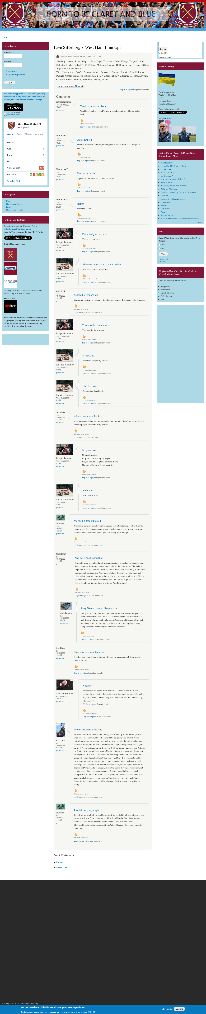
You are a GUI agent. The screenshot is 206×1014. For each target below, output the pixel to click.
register (131, 89)
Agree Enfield (84, 139)
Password (9, 61)
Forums (59, 861)
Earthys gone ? (167, 176)
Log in (122, 89)
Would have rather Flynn (93, 106)
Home (4, 37)
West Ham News (12, 112)
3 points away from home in (89, 652)
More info (92, 1011)
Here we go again (86, 173)
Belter (80, 204)
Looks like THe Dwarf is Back (173, 166)
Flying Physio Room (14, 209)
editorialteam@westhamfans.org (18, 229)
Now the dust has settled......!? (173, 179)
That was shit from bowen (95, 325)
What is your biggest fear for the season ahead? (180, 218)
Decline (179, 1009)
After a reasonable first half (88, 416)
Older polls (164, 259)
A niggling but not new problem (174, 185)
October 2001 (166, 169)
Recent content (63, 867)
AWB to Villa (166, 182)
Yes (163, 244)
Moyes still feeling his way (88, 729)
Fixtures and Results (14, 204)
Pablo (163, 212)
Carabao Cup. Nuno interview (173, 199)
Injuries (9, 207)
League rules (166, 202)
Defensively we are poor (94, 234)
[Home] (103, 15)
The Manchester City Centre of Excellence (178, 192)
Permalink (60, 110)
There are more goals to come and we (102, 264)
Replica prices (167, 215)
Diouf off (164, 195)
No (163, 248)
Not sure (87, 685)
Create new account (14, 71)
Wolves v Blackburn (169, 189)
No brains (88, 490)
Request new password (15, 74)
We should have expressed (87, 520)
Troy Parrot (165, 208)
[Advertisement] (25, 339)
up (82, 120)
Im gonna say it (90, 450)
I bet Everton (89, 386)
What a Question (167, 172)
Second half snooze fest (86, 295)
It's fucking (88, 355)
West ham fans (167, 162)
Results (163, 261)
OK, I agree (167, 1009)
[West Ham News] (12, 114)
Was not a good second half (89, 558)
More (200, 222)
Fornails (164, 205)
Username (9, 52)
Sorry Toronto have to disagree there (99, 608)
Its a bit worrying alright (86, 810)
